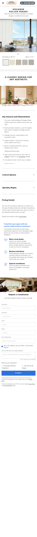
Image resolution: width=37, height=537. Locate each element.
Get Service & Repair (27, 367)
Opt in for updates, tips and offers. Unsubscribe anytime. (18, 346)
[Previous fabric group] (24, 56)
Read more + (10, 163)
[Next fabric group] (34, 56)
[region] (18, 37)
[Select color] (6, 62)
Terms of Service (8, 385)
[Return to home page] (11, 3)
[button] (3, 3)
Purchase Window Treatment (9, 367)
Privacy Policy (31, 384)
